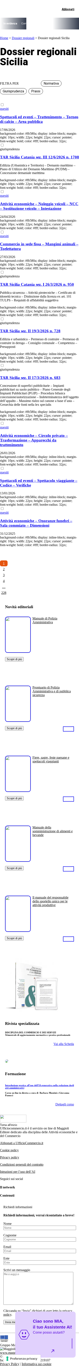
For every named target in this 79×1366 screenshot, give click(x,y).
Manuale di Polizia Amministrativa (44, 620)
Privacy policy (9, 1157)
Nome (7, 1223)
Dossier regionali (23, 38)
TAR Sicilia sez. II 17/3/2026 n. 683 (30, 377)
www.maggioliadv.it (13, 1352)
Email (7, 1247)
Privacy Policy (9, 1364)
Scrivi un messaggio (16, 1270)
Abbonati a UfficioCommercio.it (21, 1143)
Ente (6, 1258)
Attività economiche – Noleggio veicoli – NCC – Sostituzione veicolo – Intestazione (39, 206)
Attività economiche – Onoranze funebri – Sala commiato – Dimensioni (36, 523)
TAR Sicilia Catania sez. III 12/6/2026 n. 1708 (39, 157)
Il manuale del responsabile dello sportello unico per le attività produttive (50, 901)
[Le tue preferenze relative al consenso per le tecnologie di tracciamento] (22, 1359)
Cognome (9, 1235)
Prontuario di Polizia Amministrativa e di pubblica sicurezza (51, 691)
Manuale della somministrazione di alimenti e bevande (52, 831)
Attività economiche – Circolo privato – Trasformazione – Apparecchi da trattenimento (34, 440)
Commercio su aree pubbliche (38, 23)
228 (3, 593)
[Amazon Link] (68, 729)
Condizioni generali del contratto (21, 1164)
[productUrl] (18, 651)
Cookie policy (9, 1150)
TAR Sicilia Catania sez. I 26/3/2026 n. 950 (37, 284)
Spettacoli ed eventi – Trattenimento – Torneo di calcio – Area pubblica (39, 119)
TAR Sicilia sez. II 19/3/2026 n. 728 (30, 331)
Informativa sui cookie (36, 1364)
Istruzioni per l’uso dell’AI (17, 1171)
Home (4, 38)
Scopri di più (14, 659)
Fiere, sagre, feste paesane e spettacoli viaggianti (50, 759)
